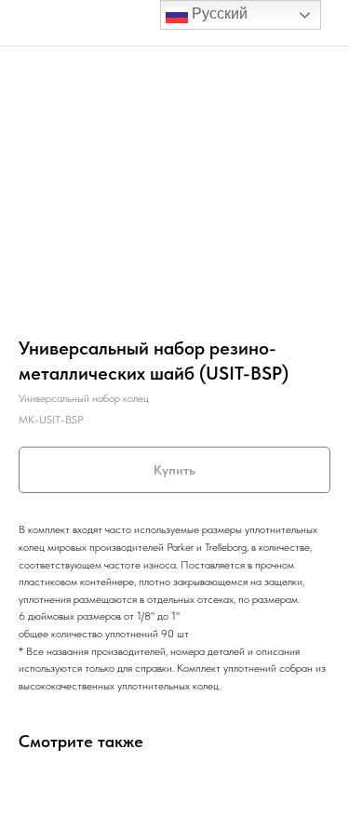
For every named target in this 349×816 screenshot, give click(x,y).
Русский (218, 13)
